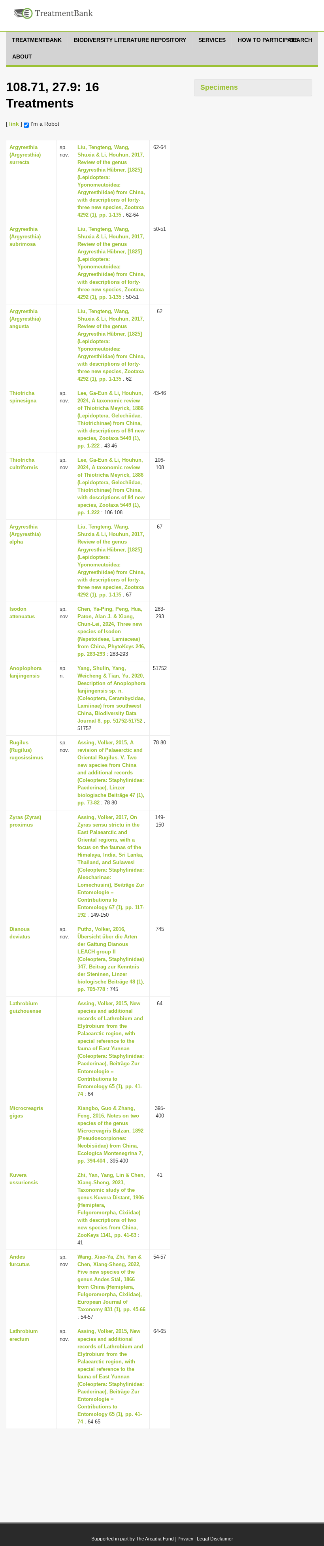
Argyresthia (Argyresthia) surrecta (25, 154)
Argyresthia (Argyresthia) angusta (25, 318)
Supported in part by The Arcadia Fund (132, 1539)
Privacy (185, 1539)
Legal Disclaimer (215, 1539)
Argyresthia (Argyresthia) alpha (25, 534)
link (14, 124)
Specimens (219, 87)
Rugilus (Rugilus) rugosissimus (26, 750)
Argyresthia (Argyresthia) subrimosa (25, 236)
